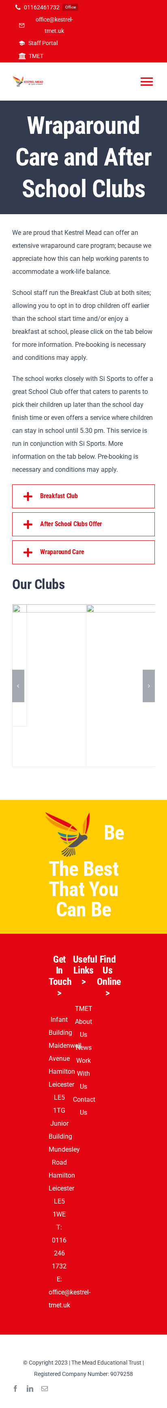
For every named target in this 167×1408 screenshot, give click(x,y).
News (84, 1047)
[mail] (44, 1388)
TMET (83, 1008)
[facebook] (15, 1388)
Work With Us (83, 1073)
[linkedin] (30, 1388)
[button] (83, 496)
